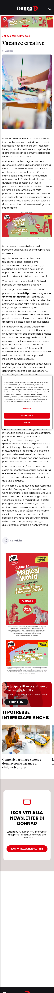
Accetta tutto (27, 415)
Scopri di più (16, 701)
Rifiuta (27, 423)
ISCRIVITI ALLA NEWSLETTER (27, 848)
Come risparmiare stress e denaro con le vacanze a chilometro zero (21, 763)
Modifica (27, 408)
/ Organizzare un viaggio (16, 36)
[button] (4, 9)
